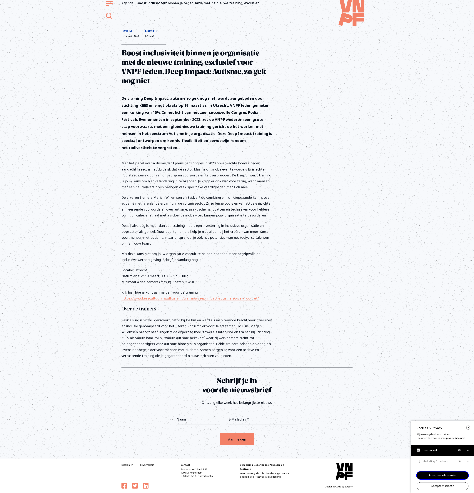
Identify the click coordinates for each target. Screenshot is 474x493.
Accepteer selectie (442, 486)
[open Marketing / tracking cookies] (468, 462)
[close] (468, 428)
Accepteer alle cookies (442, 475)
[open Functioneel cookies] (468, 451)
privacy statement (455, 438)
